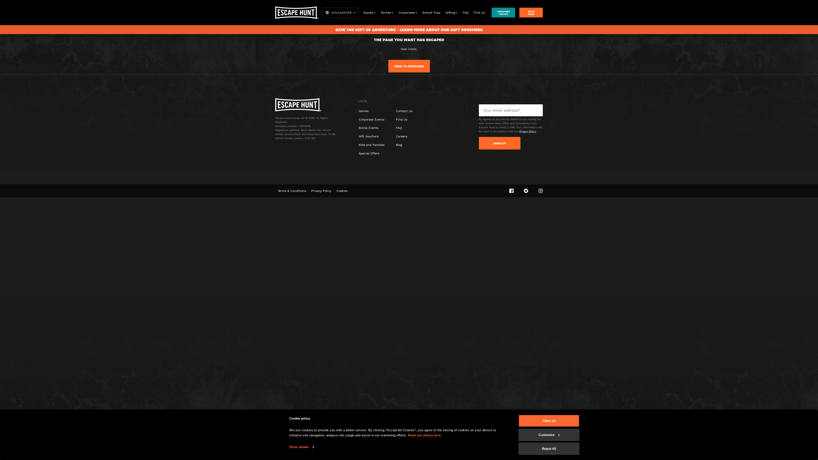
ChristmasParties (503, 13)
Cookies (342, 191)
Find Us (479, 12)
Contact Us (404, 111)
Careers (401, 136)
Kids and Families (372, 145)
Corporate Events (371, 119)
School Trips (431, 12)
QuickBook (531, 13)
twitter (526, 191)
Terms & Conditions (292, 191)
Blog (399, 145)
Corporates (407, 12)
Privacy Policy (527, 131)
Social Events (368, 127)
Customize (546, 435)
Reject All (549, 448)
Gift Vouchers (369, 136)
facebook (511, 191)
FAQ (465, 12)
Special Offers (369, 153)
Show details (299, 447)
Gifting (450, 12)
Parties (386, 12)
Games (368, 12)
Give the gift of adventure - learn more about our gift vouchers (409, 29)
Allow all (549, 421)
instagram (541, 191)
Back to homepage (409, 66)
